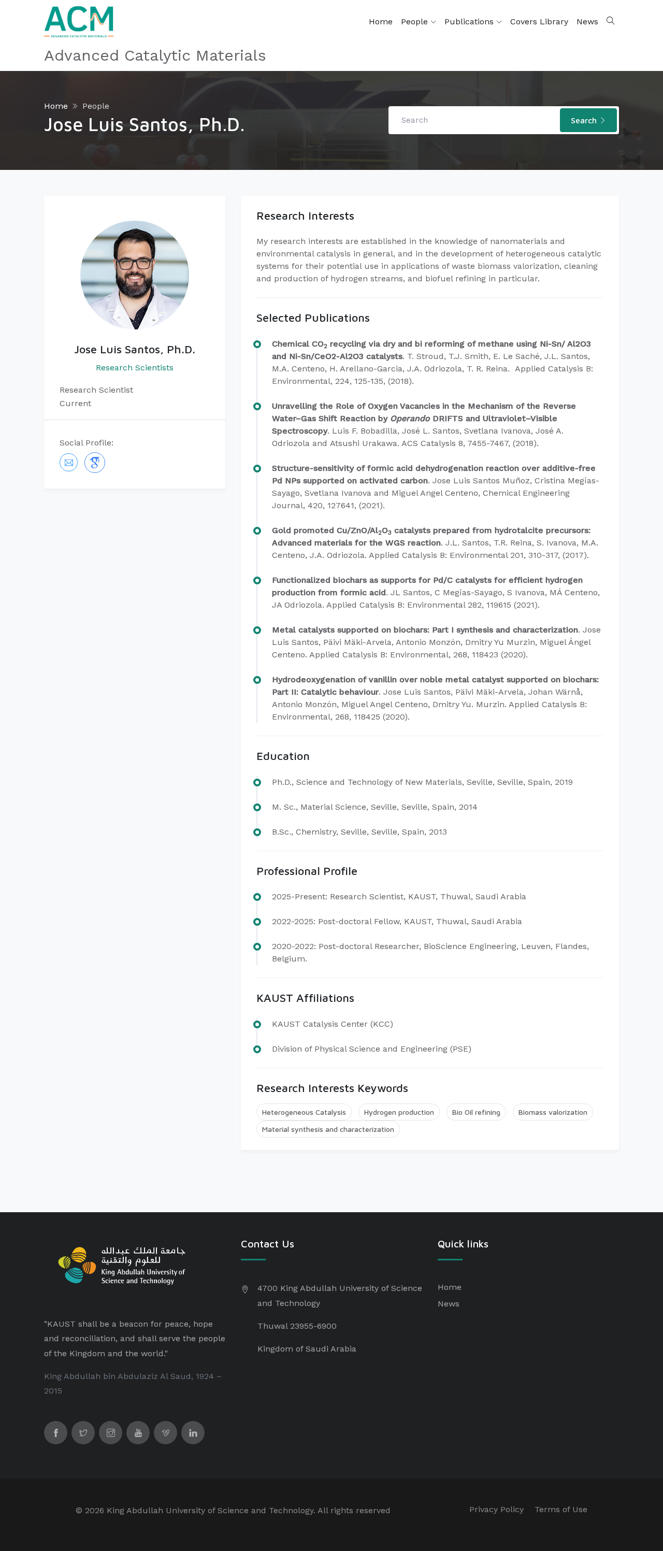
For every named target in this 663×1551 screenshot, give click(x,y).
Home (381, 21)
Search (585, 120)
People (415, 21)
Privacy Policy (496, 1509)
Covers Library (539, 21)
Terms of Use (561, 1509)
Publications (470, 21)
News (587, 21)
